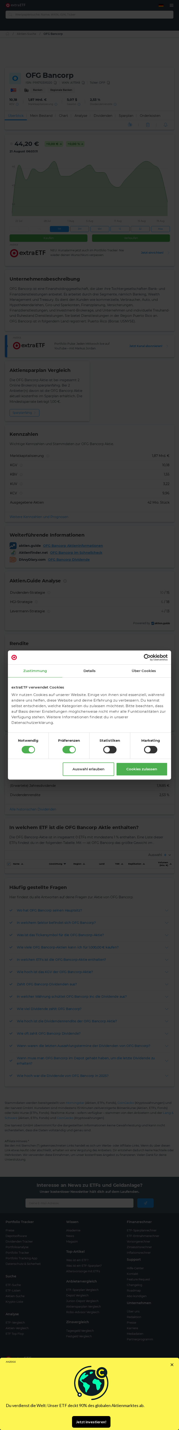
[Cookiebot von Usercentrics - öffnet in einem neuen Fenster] (147, 657)
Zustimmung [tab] (35, 671)
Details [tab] (89, 671)
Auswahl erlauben (88, 769)
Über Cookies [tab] (144, 671)
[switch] (69, 749)
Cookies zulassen (141, 769)
